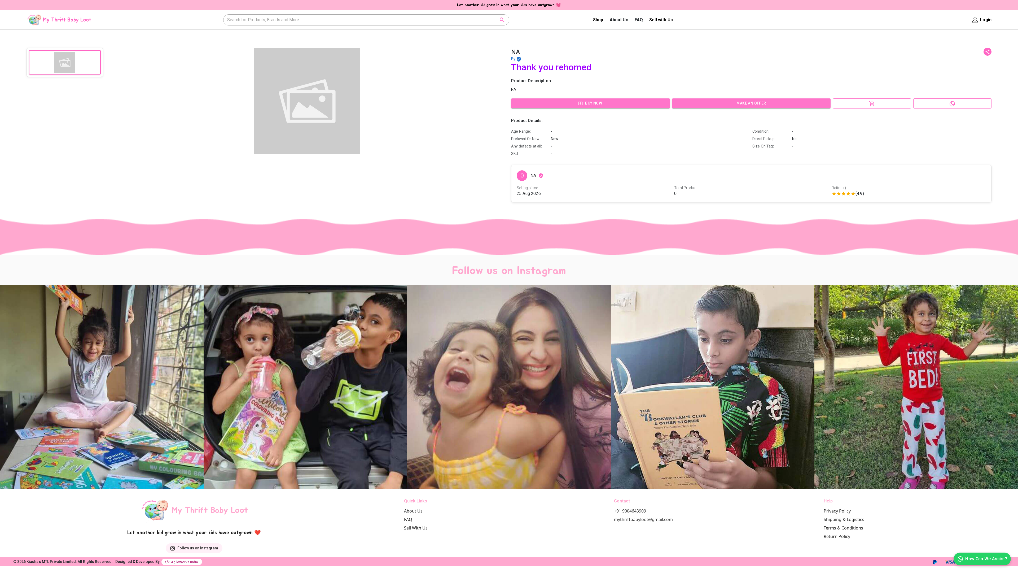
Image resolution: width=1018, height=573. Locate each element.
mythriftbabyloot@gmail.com (643, 519)
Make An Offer (751, 103)
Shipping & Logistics (844, 519)
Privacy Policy (837, 511)
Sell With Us (416, 528)
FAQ (639, 19)
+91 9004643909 (630, 511)
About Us (619, 19)
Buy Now (593, 103)
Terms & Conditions (843, 528)
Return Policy (837, 536)
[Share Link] (987, 52)
